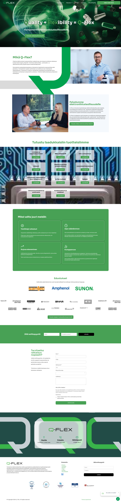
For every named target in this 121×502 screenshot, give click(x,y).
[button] (63, 3)
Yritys (57, 359)
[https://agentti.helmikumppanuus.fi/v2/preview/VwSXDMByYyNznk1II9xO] (56, 308)
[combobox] (71, 373)
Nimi (57, 354)
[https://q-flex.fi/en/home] (60, 8)
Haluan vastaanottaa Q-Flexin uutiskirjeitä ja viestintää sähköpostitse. (69, 397)
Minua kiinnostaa (59, 370)
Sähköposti (59, 364)
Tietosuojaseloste (86, 499)
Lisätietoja (58, 376)
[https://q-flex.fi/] (8, 3)
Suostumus (58, 394)
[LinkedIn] (62, 474)
